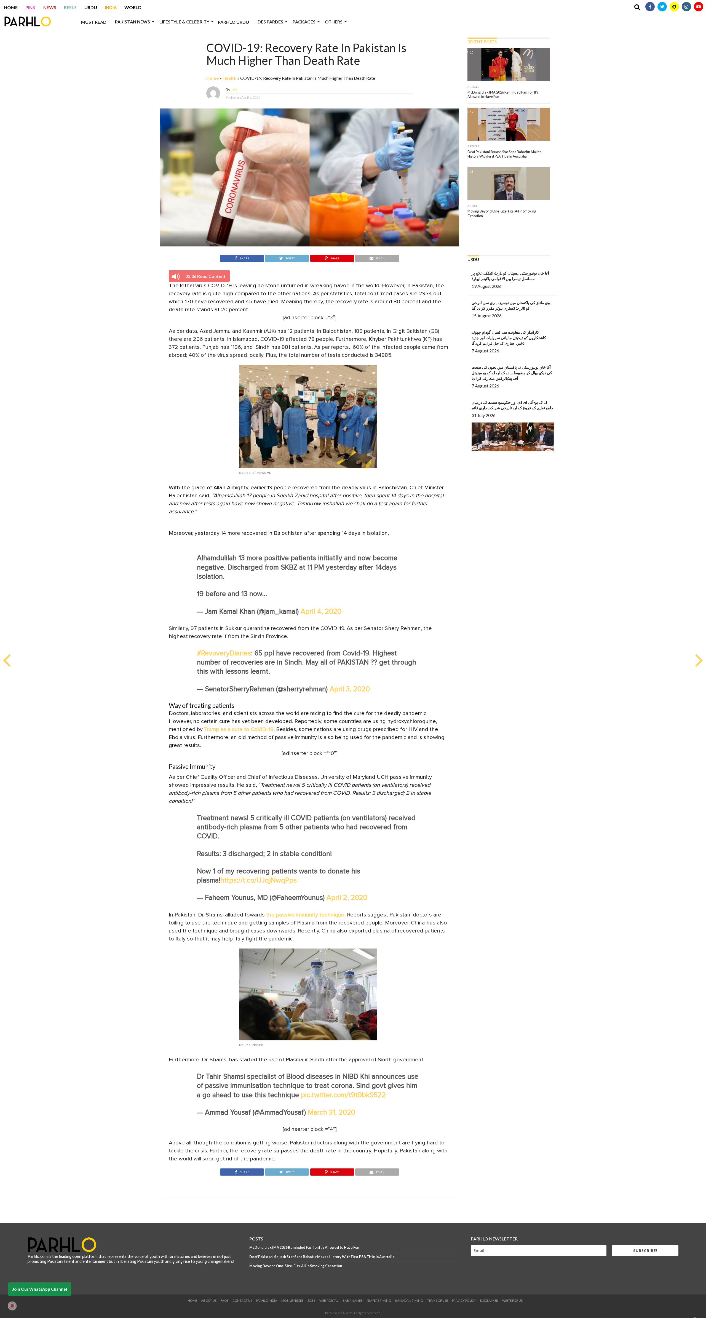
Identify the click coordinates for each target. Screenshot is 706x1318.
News (49, 7)
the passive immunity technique (304, 915)
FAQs (224, 1300)
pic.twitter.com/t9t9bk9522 (343, 1095)
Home (11, 7)
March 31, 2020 (331, 1112)
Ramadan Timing (409, 1300)
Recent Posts (482, 41)
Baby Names (352, 1300)
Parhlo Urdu (233, 22)
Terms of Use (437, 1300)
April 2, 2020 (347, 897)
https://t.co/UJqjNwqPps (258, 880)
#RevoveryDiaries (224, 653)
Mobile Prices (292, 1300)
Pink (30, 7)
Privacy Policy (464, 1300)
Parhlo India (266, 1300)
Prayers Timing (379, 1300)
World (132, 7)
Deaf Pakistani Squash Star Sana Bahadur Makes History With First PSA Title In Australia (321, 1257)
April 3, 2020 (350, 689)
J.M (234, 89)
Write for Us (512, 1300)
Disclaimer (489, 1300)
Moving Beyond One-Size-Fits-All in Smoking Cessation (295, 1266)
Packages (304, 21)
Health (229, 78)
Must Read (93, 22)
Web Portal (328, 1300)
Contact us (242, 1300)
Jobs (311, 1300)
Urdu (90, 7)
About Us (208, 1300)
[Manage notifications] (12, 1305)
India (111, 7)
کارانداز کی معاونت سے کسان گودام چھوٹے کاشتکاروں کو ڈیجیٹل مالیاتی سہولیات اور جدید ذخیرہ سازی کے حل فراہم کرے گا (509, 338)
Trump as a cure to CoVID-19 (239, 729)
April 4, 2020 (321, 611)
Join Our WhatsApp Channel (39, 1289)
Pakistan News (132, 21)
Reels (70, 7)
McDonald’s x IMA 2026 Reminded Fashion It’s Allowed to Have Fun (304, 1247)
